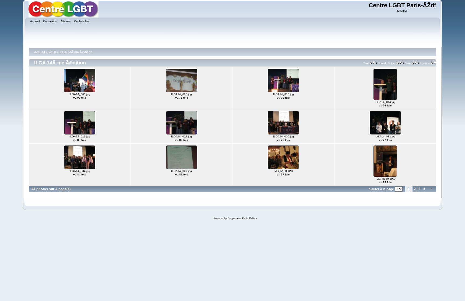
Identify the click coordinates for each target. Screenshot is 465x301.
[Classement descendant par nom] (401, 63)
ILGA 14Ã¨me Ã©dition (75, 52)
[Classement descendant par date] (416, 63)
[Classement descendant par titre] (374, 63)
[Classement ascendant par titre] (370, 63)
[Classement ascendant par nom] (397, 63)
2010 (52, 52)
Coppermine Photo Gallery (242, 218)
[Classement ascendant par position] (432, 63)
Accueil (39, 52)
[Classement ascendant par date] (412, 63)
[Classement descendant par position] (435, 63)
